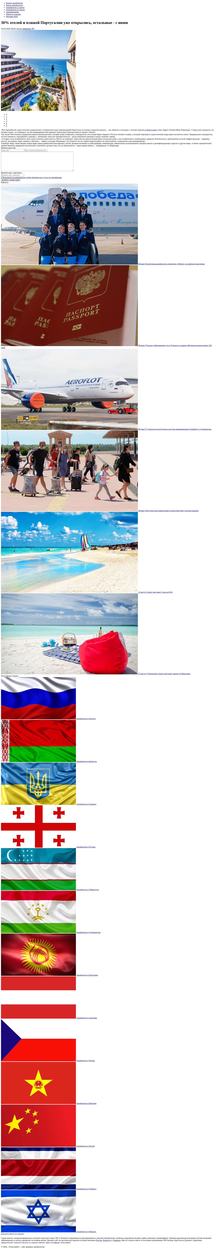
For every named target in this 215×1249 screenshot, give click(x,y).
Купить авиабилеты (14, 3)
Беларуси (107, 1240)
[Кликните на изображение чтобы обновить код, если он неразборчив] (31, 177)
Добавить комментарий (10, 180)
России (99, 1240)
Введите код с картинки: (11, 173)
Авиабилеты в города (15, 7)
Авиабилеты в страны (15, 10)
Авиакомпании (12, 12)
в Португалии (151, 130)
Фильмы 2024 (12, 16)
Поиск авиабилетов (14, 5)
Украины (117, 1240)
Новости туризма (13, 14)
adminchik (27, 29)
